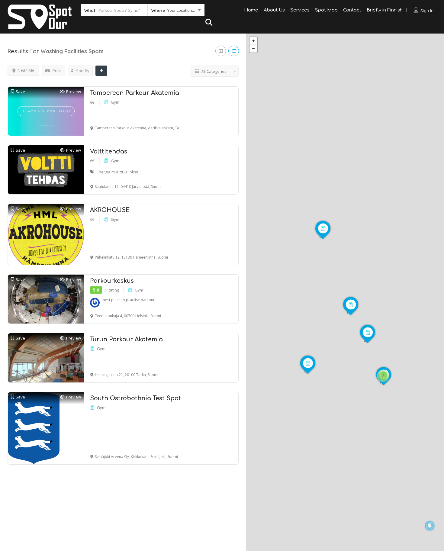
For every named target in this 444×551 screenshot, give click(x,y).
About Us (274, 10)
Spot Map (326, 10)
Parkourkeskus (112, 281)
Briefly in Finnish (385, 10)
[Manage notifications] (430, 525)
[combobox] (176, 11)
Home (251, 10)
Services (300, 10)
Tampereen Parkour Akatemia (134, 93)
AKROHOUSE (110, 210)
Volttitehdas (108, 151)
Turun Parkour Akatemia (126, 339)
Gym (115, 102)
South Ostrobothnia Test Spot (135, 398)
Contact (352, 10)
